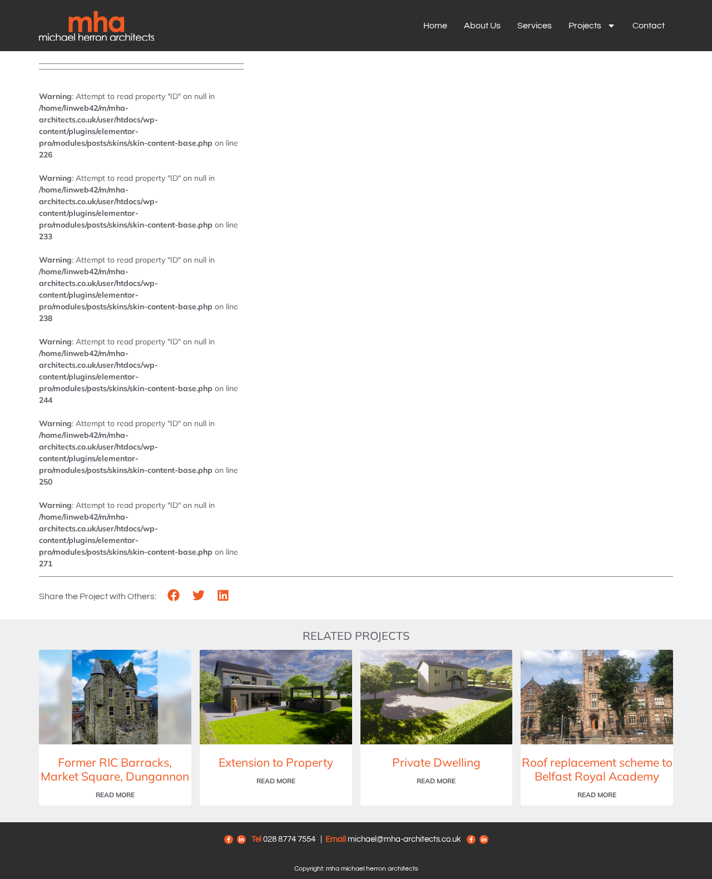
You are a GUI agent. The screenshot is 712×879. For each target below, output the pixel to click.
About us (482, 25)
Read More (115, 795)
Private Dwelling (436, 762)
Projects (584, 25)
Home (435, 25)
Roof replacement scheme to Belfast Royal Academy (597, 769)
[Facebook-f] (228, 839)
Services (534, 25)
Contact (648, 25)
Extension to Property (276, 762)
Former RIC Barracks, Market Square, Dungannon (115, 769)
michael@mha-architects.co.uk (404, 839)
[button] (173, 595)
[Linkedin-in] (241, 839)
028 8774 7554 (289, 839)
